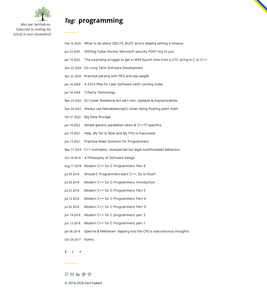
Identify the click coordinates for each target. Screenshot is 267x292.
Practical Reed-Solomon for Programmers (116, 141)
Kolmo (89, 239)
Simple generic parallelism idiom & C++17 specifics (122, 125)
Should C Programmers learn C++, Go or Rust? (120, 174)
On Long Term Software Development (113, 68)
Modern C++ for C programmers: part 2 (115, 215)
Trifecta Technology (99, 92)
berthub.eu (42, 24)
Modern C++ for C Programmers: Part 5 (115, 190)
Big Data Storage (97, 117)
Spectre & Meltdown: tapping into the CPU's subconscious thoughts (136, 231)
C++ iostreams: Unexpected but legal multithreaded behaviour (132, 149)
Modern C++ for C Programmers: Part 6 (115, 166)
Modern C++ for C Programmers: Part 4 (115, 198)
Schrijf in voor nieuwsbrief (32, 34)
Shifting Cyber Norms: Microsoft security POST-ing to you (129, 51)
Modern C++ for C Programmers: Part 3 (115, 207)
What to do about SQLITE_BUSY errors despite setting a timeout (133, 43)
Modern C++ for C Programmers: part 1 (114, 223)
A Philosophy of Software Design (109, 158)
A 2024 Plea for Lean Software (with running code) (123, 84)
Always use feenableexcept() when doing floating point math (131, 109)
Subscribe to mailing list (33, 29)
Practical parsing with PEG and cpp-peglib (116, 76)
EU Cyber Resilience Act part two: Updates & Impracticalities (130, 100)
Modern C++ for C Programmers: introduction (119, 182)
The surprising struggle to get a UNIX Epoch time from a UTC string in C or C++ (145, 60)
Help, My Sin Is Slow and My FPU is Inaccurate (119, 133)
